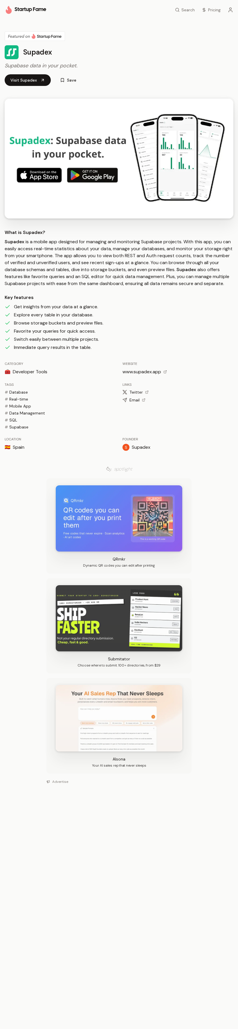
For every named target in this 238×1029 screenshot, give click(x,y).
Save (71, 80)
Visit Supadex (23, 80)
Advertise (60, 781)
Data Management (25, 413)
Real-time (16, 399)
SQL (11, 420)
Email (134, 400)
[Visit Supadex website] (119, 159)
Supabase (16, 427)
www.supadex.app (141, 372)
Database (16, 392)
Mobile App (18, 406)
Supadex (141, 447)
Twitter (136, 392)
